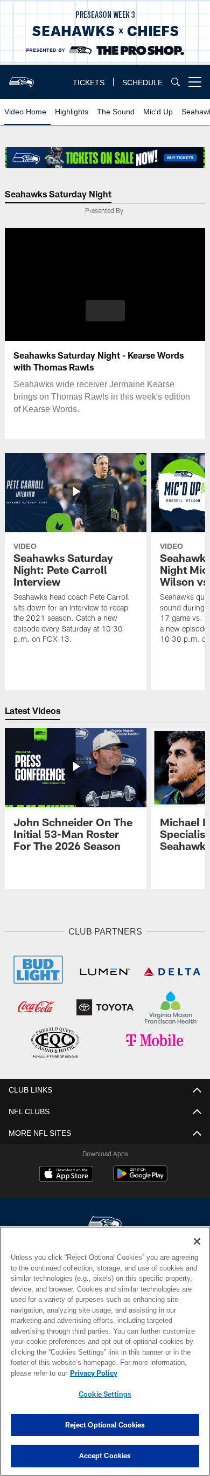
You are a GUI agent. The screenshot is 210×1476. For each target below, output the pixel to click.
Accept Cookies (105, 1455)
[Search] (175, 82)
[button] (105, 310)
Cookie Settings (105, 1394)
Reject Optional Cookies (105, 1424)
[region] (105, 1351)
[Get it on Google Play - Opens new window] (140, 1177)
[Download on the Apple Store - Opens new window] (66, 1173)
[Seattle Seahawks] (105, 1222)
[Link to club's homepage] (21, 77)
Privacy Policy (91, 1373)
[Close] (197, 1241)
